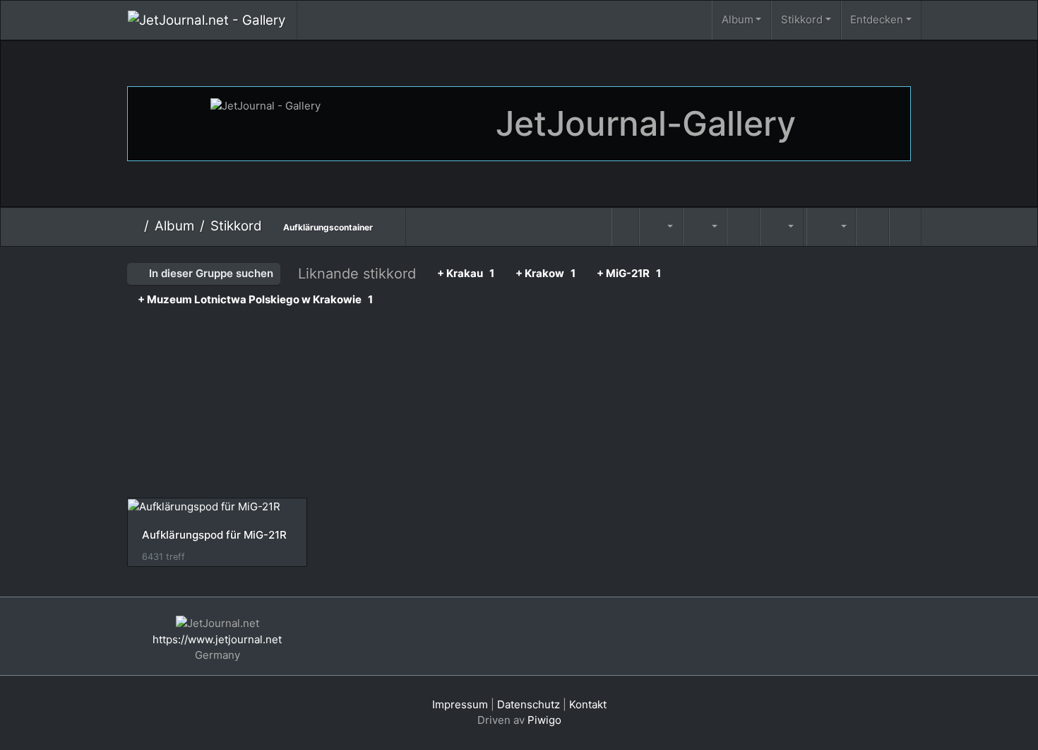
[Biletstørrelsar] (705, 227)
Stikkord (802, 19)
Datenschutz (528, 704)
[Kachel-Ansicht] (872, 227)
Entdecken (876, 19)
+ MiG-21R (629, 273)
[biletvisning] (743, 227)
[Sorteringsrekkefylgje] (661, 227)
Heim (133, 226)
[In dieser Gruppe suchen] (626, 227)
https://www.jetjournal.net (217, 639)
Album (737, 19)
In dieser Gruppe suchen (209, 273)
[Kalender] (782, 227)
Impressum (460, 704)
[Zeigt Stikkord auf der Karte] (805, 215)
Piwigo (544, 720)
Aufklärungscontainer (328, 227)
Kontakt (588, 704)
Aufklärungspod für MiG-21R (214, 535)
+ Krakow (545, 273)
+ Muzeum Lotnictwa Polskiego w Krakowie (255, 299)
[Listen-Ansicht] (905, 227)
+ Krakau (465, 273)
